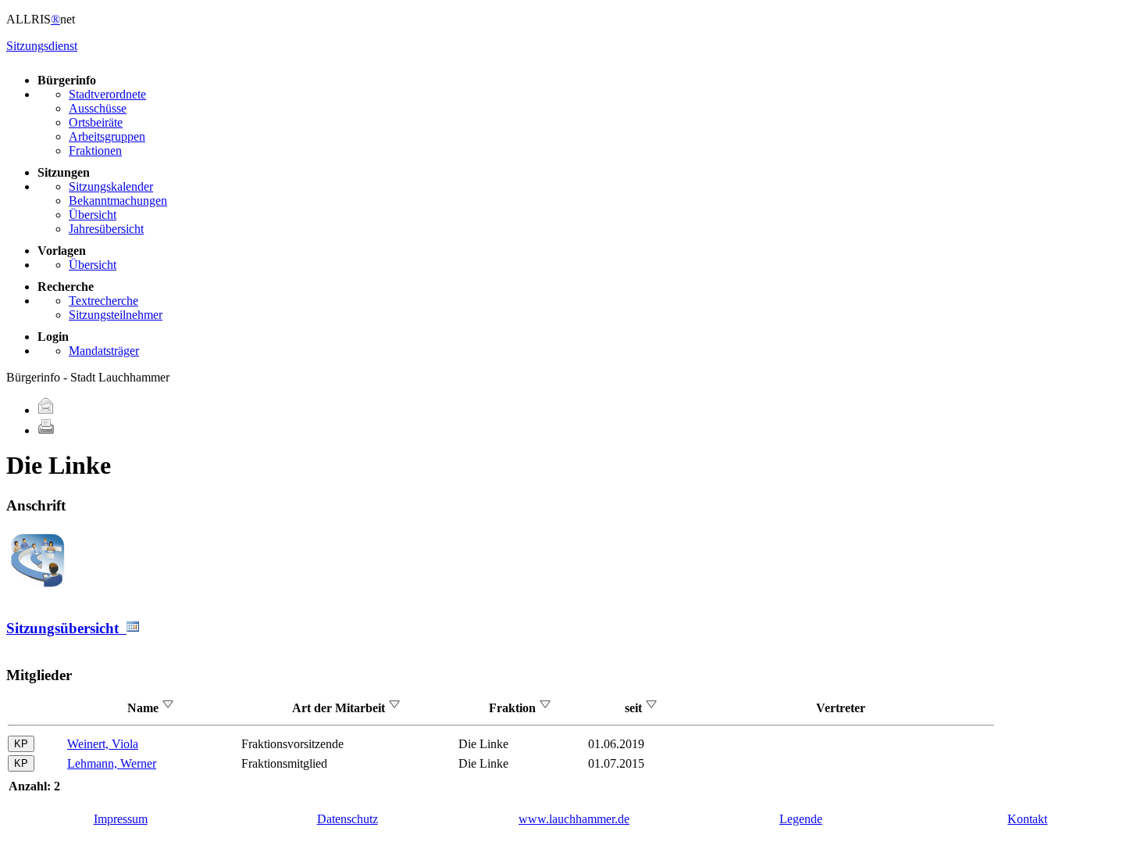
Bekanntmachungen (118, 200)
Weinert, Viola (102, 743)
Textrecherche (103, 300)
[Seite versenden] (46, 410)
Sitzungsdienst (41, 45)
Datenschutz (347, 819)
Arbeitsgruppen (107, 136)
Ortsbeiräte (96, 122)
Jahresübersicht (106, 228)
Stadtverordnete (107, 94)
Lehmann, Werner (111, 763)
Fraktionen (95, 150)
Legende (800, 819)
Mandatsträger (104, 350)
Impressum (121, 819)
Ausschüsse (98, 108)
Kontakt (1027, 819)
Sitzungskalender (111, 186)
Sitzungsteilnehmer (115, 314)
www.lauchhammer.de (574, 819)
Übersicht (92, 214)
